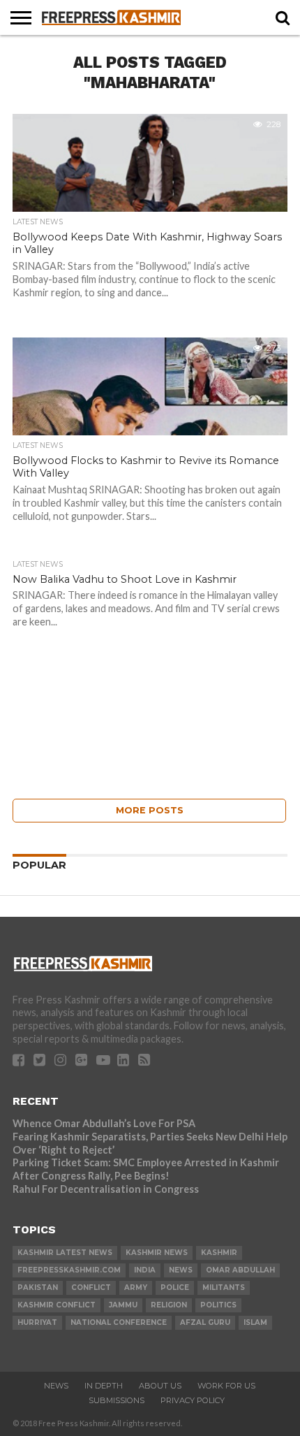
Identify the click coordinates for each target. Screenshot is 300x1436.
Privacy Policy (192, 1400)
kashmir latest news (64, 1252)
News (56, 1386)
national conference (118, 1322)
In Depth (103, 1386)
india (145, 1270)
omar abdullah (240, 1270)
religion (169, 1305)
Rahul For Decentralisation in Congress (106, 1189)
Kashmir (219, 1252)
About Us (160, 1386)
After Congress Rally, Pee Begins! (91, 1176)
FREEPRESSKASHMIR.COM (69, 1270)
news (181, 1270)
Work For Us (226, 1386)
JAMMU (123, 1305)
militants (223, 1287)
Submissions (116, 1400)
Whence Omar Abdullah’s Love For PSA (104, 1123)
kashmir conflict (56, 1305)
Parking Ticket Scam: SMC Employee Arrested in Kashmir (146, 1162)
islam (255, 1322)
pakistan (37, 1287)
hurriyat (37, 1322)
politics (218, 1305)
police (174, 1287)
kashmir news (157, 1252)
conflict (91, 1287)
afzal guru (205, 1322)
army (135, 1287)
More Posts (149, 810)
